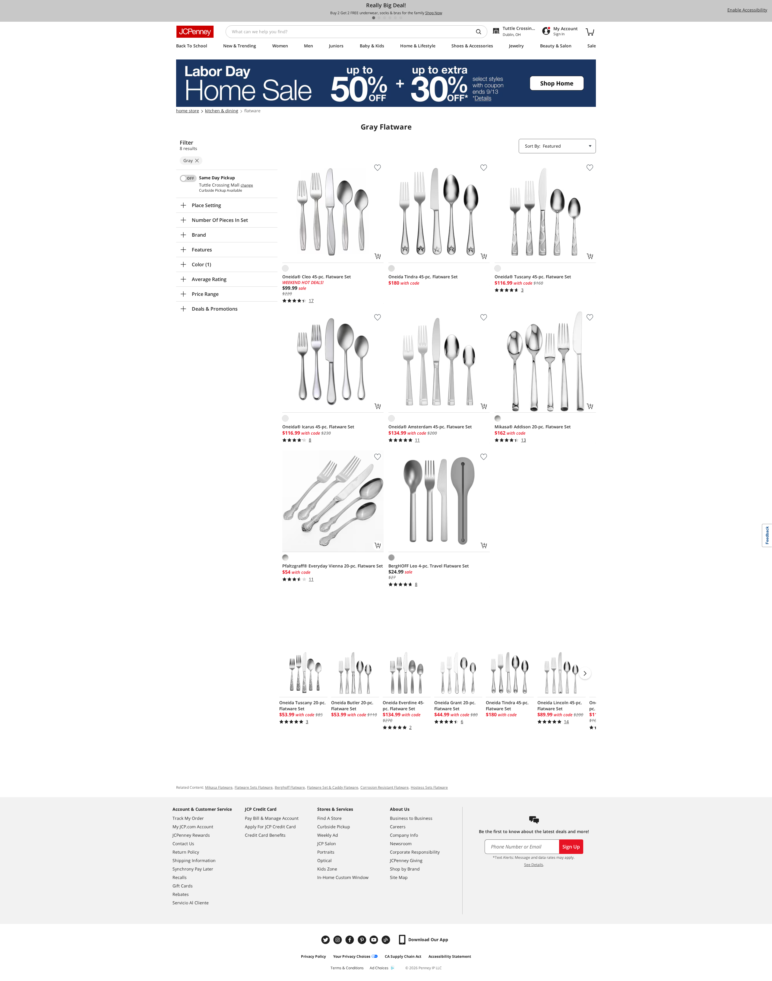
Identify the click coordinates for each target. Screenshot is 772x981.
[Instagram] (338, 940)
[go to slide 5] (395, 17)
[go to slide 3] (384, 17)
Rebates (180, 894)
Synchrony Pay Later (192, 869)
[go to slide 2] (379, 17)
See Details (533, 864)
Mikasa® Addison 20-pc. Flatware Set (533, 427)
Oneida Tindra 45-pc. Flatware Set (423, 277)
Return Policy (185, 852)
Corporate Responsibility (415, 852)
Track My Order (188, 818)
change (247, 185)
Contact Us (183, 843)
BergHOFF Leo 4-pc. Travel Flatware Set (428, 566)
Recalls (179, 877)
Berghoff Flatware (290, 787)
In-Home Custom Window (343, 877)
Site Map (399, 877)
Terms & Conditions (347, 967)
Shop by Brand (405, 869)
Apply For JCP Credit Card (270, 826)
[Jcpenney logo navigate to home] (195, 32)
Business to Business (411, 818)
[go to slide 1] (373, 17)
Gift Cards (182, 886)
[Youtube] (375, 940)
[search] (481, 32)
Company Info (404, 835)
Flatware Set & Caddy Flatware (332, 787)
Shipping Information (194, 860)
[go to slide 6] (400, 17)
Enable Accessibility (747, 10)
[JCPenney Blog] (387, 940)
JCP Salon (326, 843)
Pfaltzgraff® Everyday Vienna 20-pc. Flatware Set (332, 566)
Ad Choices (379, 967)
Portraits (325, 852)
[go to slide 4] (389, 17)
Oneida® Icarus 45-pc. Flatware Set (318, 427)
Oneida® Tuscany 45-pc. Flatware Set (533, 277)
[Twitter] (326, 940)
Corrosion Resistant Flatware (384, 787)
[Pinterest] (362, 940)
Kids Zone (327, 869)
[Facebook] (350, 940)
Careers (398, 826)
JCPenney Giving (406, 860)
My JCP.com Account (192, 826)
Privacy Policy (313, 956)
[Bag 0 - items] (590, 32)
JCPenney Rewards (191, 835)
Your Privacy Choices (351, 956)
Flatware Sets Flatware (254, 787)
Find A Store (329, 818)
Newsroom (401, 843)
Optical (324, 860)
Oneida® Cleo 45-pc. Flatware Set (316, 277)
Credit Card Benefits (265, 835)
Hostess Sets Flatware (429, 787)
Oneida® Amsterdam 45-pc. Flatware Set (430, 427)
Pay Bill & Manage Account (272, 818)
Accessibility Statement (450, 956)
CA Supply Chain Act (403, 956)
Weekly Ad (327, 835)
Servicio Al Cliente (190, 903)
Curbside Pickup (333, 826)
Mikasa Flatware (219, 787)
